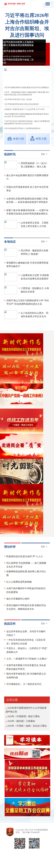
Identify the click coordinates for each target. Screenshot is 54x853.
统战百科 (10, 623)
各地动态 (10, 241)
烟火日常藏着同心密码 (17, 599)
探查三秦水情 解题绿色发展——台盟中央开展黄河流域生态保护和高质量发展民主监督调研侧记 (27, 213)
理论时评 (10, 546)
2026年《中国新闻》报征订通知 (23, 716)
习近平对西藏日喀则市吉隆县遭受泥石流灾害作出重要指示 (26, 88)
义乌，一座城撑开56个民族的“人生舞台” (27, 658)
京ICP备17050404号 (31, 832)
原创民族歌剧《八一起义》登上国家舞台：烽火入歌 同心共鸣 (35, 166)
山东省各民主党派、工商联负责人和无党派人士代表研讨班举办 (34, 226)
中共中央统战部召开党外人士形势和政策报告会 (22, 128)
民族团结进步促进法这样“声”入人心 (24, 556)
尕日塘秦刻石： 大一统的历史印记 (23, 684)
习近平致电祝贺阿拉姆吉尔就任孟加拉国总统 (21, 104)
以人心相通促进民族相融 (19, 582)
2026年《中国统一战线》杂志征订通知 (27, 726)
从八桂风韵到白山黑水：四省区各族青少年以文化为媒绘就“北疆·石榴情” (34, 316)
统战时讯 (10, 154)
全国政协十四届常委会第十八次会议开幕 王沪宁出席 (24, 109)
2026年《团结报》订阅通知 (21, 721)
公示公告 (12, 699)
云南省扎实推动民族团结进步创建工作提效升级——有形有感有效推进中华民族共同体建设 (27, 202)
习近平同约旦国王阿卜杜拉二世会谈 (18, 99)
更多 (43, 154)
